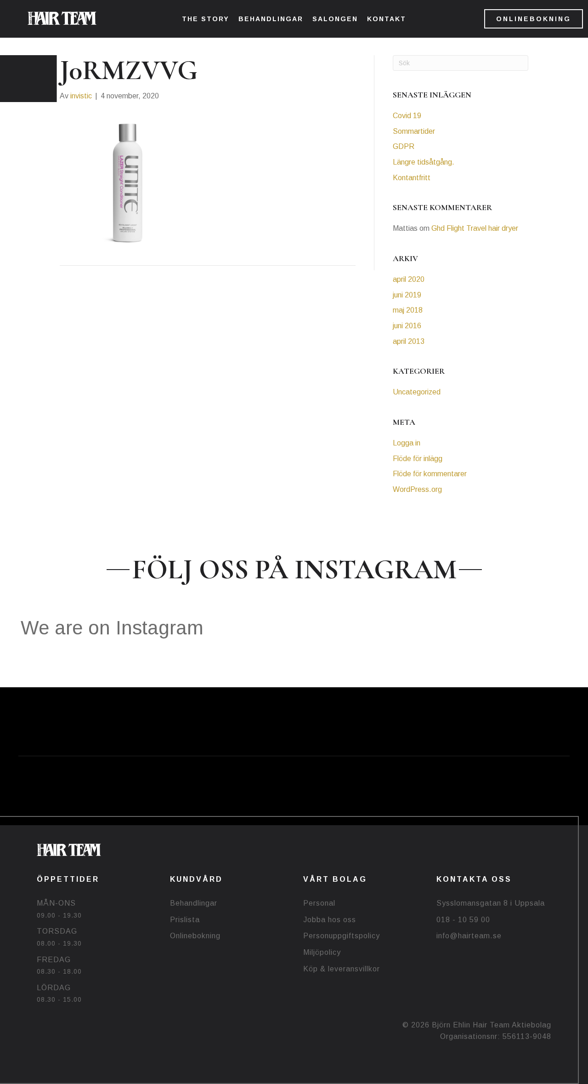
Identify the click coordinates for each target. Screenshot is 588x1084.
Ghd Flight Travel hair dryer (474, 228)
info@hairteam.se (469, 936)
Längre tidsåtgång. (423, 162)
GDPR (403, 146)
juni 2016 (407, 326)
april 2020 (408, 279)
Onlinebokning (195, 936)
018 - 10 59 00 (463, 920)
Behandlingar (193, 903)
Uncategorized (417, 392)
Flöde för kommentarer (430, 474)
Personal (319, 903)
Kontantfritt (411, 178)
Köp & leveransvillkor (341, 969)
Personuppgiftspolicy (341, 936)
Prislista (185, 920)
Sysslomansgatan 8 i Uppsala (490, 903)
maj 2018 (408, 310)
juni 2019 (407, 295)
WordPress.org (417, 489)
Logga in (406, 443)
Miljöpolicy (322, 952)
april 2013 (408, 341)
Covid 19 (407, 116)
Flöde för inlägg (417, 458)
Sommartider (414, 131)
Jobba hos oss (329, 920)
